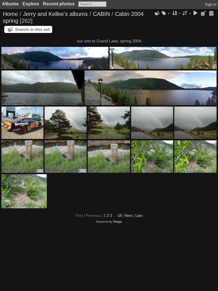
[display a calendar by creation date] (211, 13)
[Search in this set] (156, 13)
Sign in (210, 4)
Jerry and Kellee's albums (55, 14)
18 (119, 215)
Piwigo (117, 221)
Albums (10, 3)
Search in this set (32, 29)
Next (128, 215)
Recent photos (59, 3)
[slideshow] (195, 13)
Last (138, 215)
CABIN (101, 14)
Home (10, 14)
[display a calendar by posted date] (203, 13)
